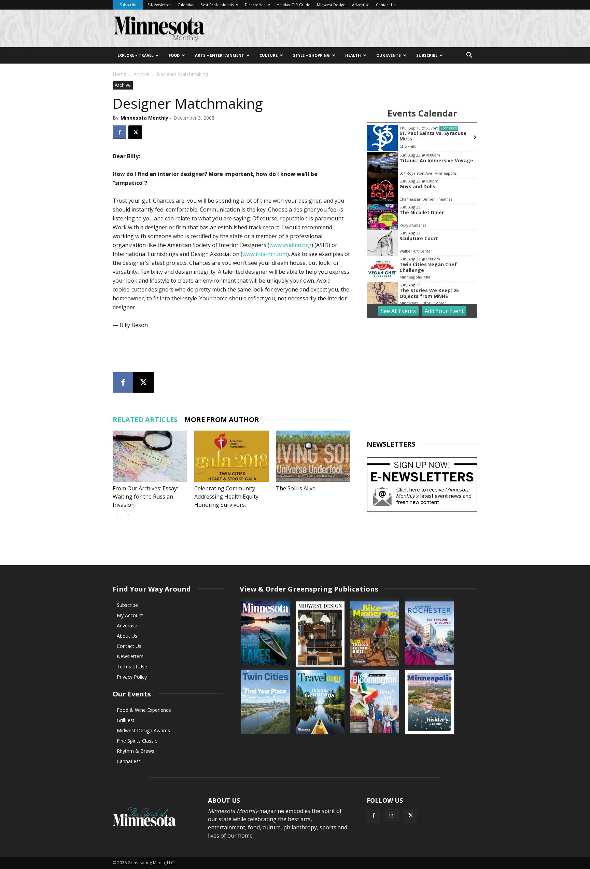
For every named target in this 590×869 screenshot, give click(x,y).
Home (119, 74)
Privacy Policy (132, 677)
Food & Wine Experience (144, 710)
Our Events (388, 55)
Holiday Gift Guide (293, 4)
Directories (255, 4)
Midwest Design (331, 4)
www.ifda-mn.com (264, 254)
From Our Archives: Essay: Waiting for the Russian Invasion (145, 496)
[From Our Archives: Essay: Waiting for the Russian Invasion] (150, 456)
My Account (130, 615)
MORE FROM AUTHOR (221, 419)
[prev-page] (117, 515)
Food (174, 55)
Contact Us (385, 4)
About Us (127, 636)
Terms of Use (132, 666)
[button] (469, 56)
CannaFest (128, 761)
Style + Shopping (311, 55)
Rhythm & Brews (135, 751)
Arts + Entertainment (219, 55)
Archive (142, 74)
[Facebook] (119, 132)
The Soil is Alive (295, 488)
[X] (135, 132)
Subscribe (129, 4)
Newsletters (130, 656)
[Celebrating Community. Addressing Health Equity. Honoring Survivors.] (231, 456)
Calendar (186, 4)
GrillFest (126, 720)
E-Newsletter (159, 4)
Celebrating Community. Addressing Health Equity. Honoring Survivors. (226, 496)
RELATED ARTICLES (145, 419)
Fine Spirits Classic (137, 740)
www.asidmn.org (290, 245)
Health (353, 55)
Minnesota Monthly (144, 117)
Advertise (360, 4)
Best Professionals (217, 4)
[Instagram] (392, 815)
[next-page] (128, 515)
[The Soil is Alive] (313, 456)
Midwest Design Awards (143, 730)
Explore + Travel (135, 55)
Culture (268, 55)
